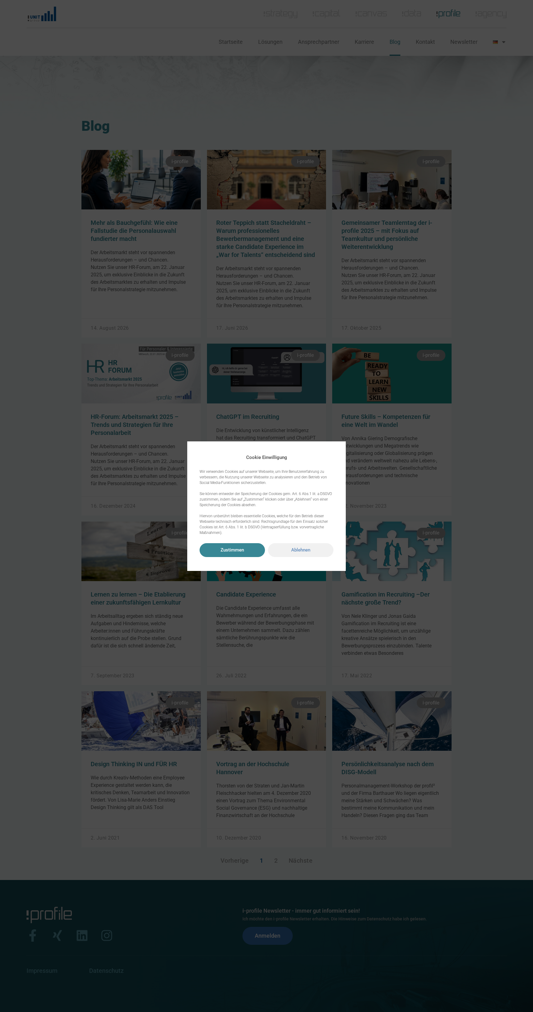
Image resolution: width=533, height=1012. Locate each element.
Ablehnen (300, 550)
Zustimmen (232, 550)
